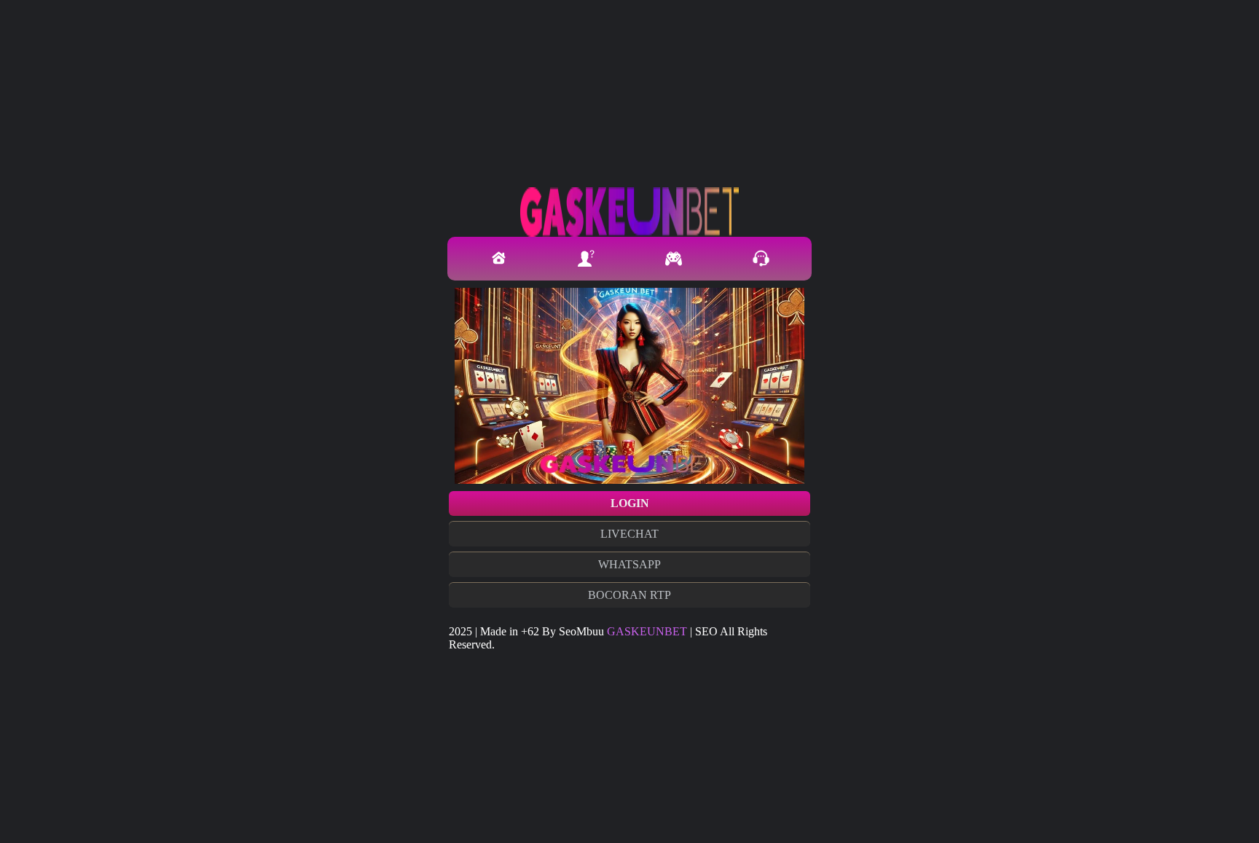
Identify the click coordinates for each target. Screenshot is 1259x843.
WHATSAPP (629, 564)
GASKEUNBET (647, 631)
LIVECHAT (629, 534)
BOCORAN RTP (629, 595)
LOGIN (630, 503)
